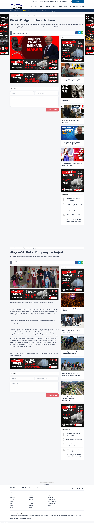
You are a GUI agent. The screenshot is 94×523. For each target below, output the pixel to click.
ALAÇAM (75, 6)
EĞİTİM (60, 6)
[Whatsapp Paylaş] (82, 32)
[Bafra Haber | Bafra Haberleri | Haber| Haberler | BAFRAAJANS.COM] (17, 6)
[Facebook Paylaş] (76, 32)
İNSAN (18, 16)
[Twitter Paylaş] (79, 32)
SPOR (69, 6)
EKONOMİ (48, 6)
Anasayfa (13, 16)
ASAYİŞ (42, 6)
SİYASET (54, 6)
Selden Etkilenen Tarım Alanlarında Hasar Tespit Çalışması (41, 11)
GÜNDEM (36, 6)
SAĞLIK (65, 6)
